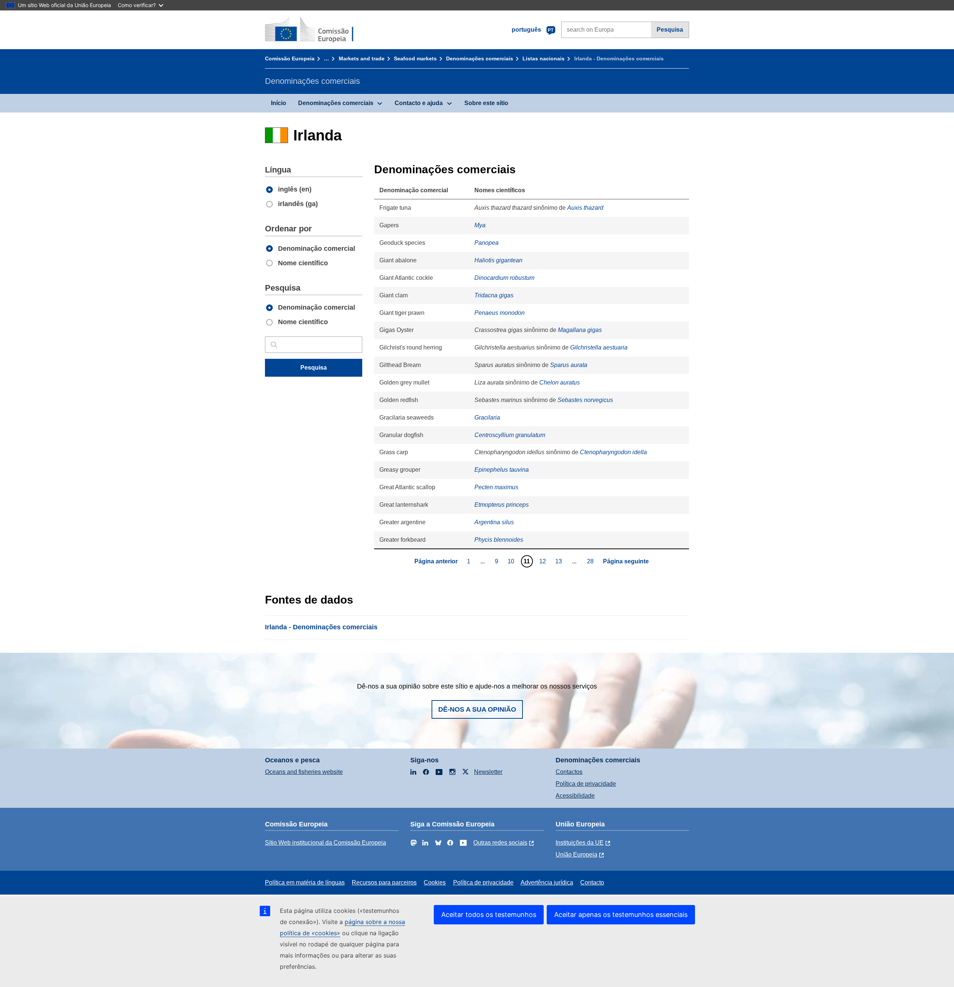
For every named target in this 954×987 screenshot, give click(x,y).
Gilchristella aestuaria (599, 347)
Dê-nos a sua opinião (477, 709)
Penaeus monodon (499, 313)
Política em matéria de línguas (305, 882)
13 (559, 561)
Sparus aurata (568, 365)
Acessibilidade (575, 796)
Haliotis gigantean (498, 260)
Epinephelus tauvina (501, 469)
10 (512, 561)
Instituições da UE (580, 842)
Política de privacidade (586, 784)
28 (591, 561)
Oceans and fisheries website (304, 772)
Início (278, 103)
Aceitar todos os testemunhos (488, 914)
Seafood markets (415, 58)
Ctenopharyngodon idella (613, 452)
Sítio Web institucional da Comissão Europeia (325, 842)
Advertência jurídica (547, 882)
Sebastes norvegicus (585, 400)
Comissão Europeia (290, 58)
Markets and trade (362, 58)
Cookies (435, 882)
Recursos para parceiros (384, 882)
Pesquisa (670, 29)
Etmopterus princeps (501, 505)
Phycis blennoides (498, 540)
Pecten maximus (496, 487)
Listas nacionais (543, 58)
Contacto (592, 882)
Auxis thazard (585, 208)
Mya (480, 225)
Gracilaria (487, 417)
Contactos (569, 772)
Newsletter (488, 772)
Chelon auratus (559, 382)
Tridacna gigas (494, 295)
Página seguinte (626, 561)
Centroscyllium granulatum (509, 435)
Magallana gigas (580, 330)
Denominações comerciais (479, 58)
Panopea (486, 243)
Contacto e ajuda (419, 103)
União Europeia (576, 854)
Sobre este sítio (486, 103)
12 (543, 561)
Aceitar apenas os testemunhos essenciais (621, 914)
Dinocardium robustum (504, 278)
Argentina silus (494, 522)
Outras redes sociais (500, 842)
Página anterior (436, 561)
